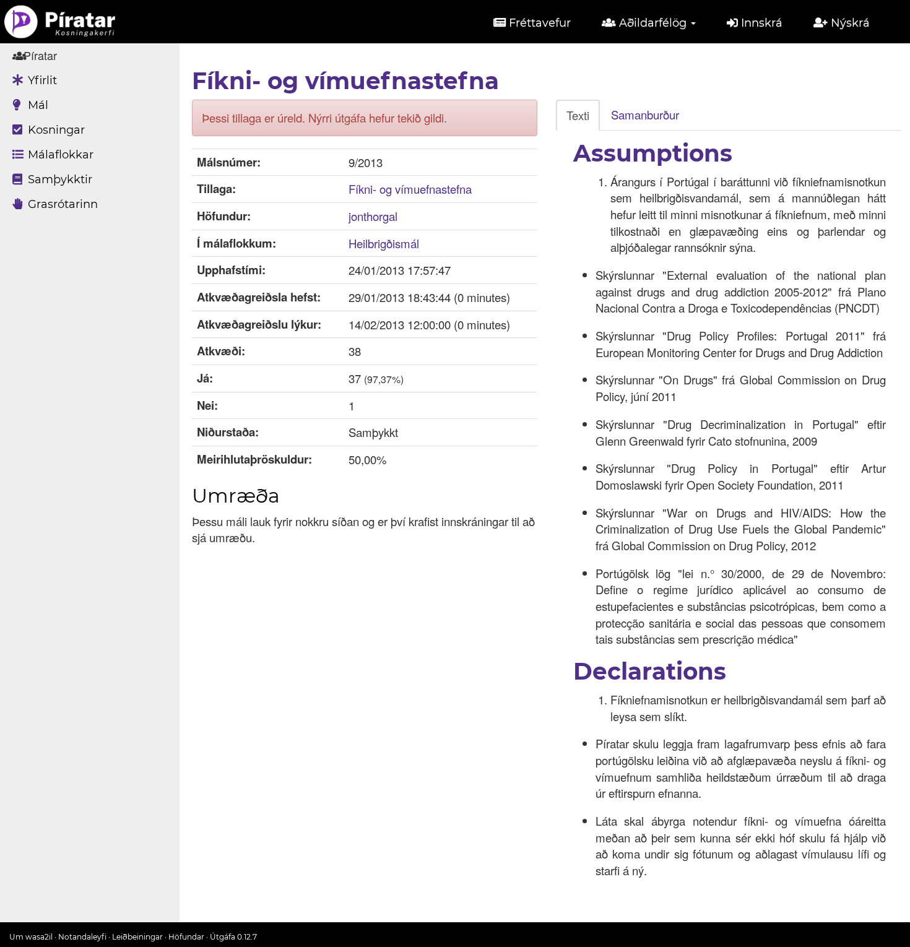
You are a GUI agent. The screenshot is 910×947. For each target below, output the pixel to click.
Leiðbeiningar (137, 936)
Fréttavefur (538, 23)
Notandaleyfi (82, 936)
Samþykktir (58, 179)
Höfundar (186, 936)
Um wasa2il (31, 936)
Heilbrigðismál (384, 243)
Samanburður (645, 114)
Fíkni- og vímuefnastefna (410, 189)
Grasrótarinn (61, 204)
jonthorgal (373, 216)
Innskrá (760, 23)
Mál (36, 105)
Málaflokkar (59, 155)
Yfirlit (41, 80)
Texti (577, 115)
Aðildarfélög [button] (653, 23)
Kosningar (55, 130)
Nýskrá (849, 23)
